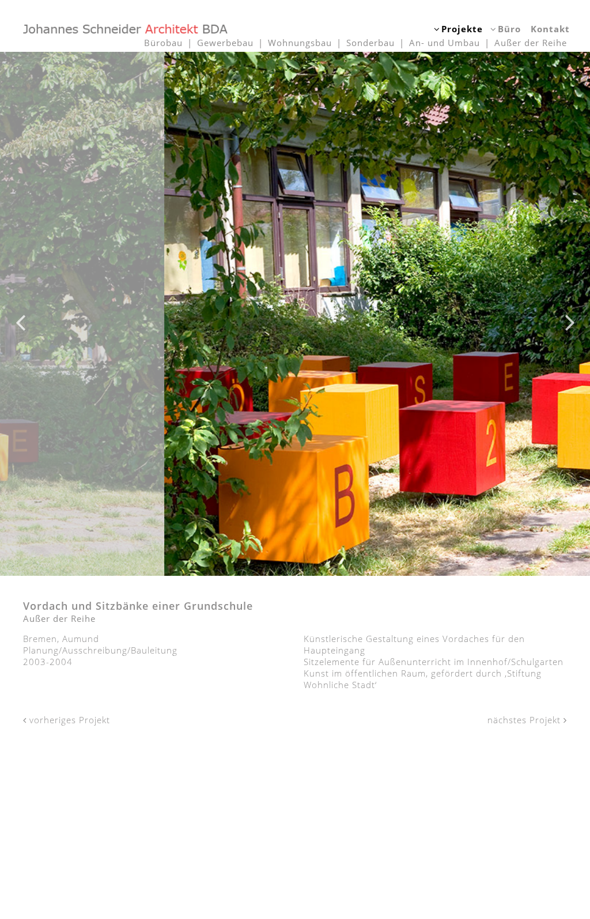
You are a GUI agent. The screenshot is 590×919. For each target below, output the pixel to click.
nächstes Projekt (525, 720)
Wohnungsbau (300, 42)
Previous (20, 314)
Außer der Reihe (530, 42)
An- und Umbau (444, 42)
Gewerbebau (225, 42)
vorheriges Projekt (68, 720)
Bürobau (163, 42)
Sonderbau (370, 42)
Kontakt (550, 29)
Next (570, 314)
